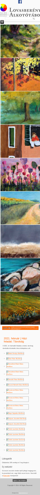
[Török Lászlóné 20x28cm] (15, 429)
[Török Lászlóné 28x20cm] (15, 434)
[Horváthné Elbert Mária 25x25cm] (17, 374)
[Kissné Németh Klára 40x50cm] (17, 385)
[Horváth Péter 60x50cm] (15, 379)
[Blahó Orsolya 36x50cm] (15, 353)
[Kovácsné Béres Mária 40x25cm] (17, 392)
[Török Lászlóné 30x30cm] (15, 445)
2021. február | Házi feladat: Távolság (15, 340)
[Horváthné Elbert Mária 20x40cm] (17, 366)
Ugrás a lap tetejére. (19, 480)
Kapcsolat (6, 475)
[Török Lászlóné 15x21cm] (15, 439)
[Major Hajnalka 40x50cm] (15, 413)
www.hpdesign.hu (23, 492)
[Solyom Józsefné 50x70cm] (16, 418)
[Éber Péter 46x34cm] (14, 358)
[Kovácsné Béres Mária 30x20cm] (17, 400)
